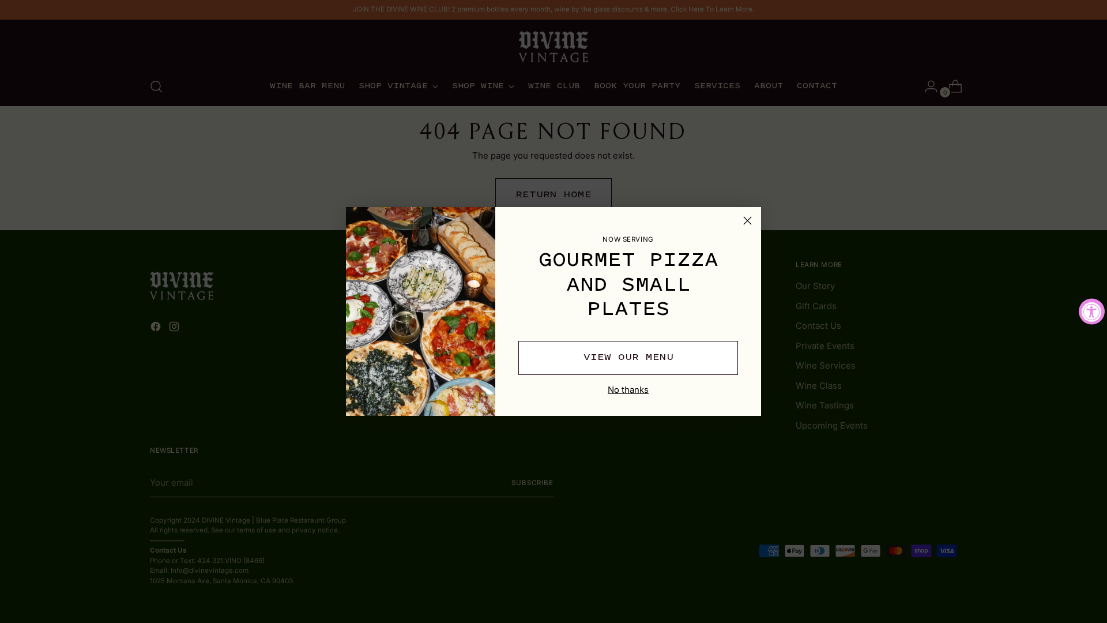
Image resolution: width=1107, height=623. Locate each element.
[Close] (747, 221)
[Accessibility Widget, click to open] (1092, 312)
